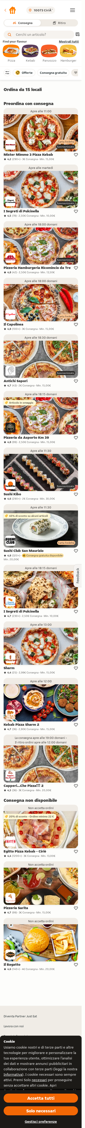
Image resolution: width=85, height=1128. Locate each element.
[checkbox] (11, 54)
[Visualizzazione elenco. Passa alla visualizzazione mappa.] (77, 34)
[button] (10, 10)
